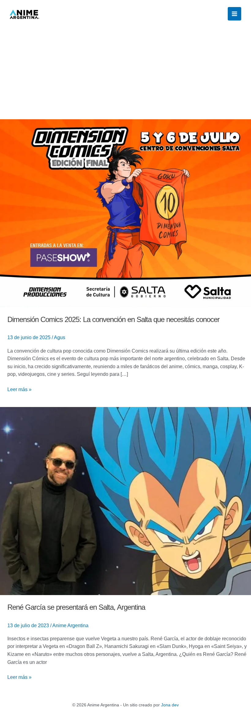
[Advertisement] (125, 73)
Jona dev (170, 704)
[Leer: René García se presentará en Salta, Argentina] (125, 500)
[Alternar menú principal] (234, 13)
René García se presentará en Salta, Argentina (76, 607)
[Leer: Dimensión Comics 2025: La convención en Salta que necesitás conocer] (125, 213)
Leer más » (19, 389)
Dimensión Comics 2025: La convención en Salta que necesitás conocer (113, 319)
